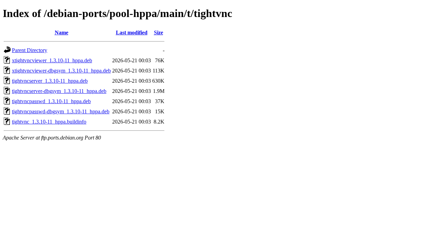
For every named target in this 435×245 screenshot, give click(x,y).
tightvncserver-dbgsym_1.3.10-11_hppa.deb (59, 91)
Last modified (131, 32)
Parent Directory (29, 50)
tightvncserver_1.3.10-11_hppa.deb (50, 81)
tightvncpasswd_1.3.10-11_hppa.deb (51, 101)
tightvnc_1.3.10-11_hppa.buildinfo (49, 122)
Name (61, 32)
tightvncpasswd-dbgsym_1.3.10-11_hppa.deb (60, 111)
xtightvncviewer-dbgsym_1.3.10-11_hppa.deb (61, 71)
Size (158, 32)
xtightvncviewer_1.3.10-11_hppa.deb (52, 60)
